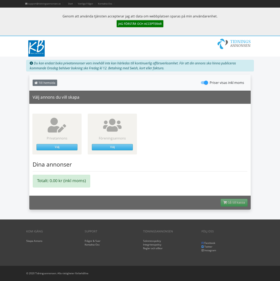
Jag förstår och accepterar (140, 24)
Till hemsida (46, 83)
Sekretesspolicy (152, 241)
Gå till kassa (236, 202)
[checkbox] (222, 83)
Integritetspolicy (152, 244)
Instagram (210, 250)
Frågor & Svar (92, 241)
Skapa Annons (34, 241)
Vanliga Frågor (85, 3)
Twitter (208, 246)
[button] (57, 134)
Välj (57, 147)
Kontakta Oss (105, 3)
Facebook (209, 243)
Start (70, 3)
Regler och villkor (153, 248)
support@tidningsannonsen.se (44, 3)
